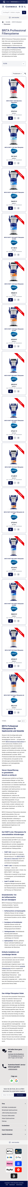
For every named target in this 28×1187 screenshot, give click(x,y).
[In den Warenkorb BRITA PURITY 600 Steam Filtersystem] (10, 666)
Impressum (12, 1184)
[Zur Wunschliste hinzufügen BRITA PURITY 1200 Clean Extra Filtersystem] (15, 118)
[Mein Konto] (19, 6)
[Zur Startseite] (11, 6)
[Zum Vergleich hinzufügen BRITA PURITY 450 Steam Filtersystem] (18, 482)
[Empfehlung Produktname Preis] (17, 73)
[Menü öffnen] (3, 6)
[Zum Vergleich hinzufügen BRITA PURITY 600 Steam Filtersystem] (18, 666)
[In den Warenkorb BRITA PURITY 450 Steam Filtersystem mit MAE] (10, 529)
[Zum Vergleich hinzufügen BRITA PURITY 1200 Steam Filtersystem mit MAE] (18, 346)
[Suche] (24, 12)
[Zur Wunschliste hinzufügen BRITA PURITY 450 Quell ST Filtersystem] (15, 391)
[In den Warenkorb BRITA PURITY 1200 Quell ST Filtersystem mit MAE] (10, 254)
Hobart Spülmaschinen (8, 1118)
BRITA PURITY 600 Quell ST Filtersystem (14, 558)
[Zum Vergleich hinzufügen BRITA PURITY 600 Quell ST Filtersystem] (18, 574)
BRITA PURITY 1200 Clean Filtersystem (14, 147)
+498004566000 (12, 1069)
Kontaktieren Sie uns (16, 1056)
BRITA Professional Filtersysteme (15, 741)
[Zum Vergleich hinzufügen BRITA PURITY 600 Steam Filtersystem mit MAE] (18, 712)
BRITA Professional (16, 22)
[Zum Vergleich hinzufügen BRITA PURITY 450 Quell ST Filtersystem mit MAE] (18, 437)
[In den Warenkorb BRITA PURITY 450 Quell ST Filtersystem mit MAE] (10, 438)
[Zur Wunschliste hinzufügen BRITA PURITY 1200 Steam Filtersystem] (15, 299)
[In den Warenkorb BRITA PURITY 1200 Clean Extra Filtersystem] (10, 118)
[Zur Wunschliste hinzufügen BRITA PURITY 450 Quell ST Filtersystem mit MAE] (15, 437)
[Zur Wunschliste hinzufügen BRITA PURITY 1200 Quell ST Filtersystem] (15, 208)
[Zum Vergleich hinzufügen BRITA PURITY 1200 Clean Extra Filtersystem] (18, 118)
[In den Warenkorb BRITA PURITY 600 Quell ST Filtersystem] (10, 574)
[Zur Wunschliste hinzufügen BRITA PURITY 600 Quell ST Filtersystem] (15, 574)
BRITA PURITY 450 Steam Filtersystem (14, 467)
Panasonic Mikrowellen (8, 1115)
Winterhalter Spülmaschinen (9, 1110)
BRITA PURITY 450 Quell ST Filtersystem (14, 375)
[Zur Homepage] (3, 22)
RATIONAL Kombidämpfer (9, 1107)
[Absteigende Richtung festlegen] (25, 74)
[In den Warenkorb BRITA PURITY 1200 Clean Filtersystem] (10, 163)
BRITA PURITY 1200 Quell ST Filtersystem (14, 192)
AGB (7, 1184)
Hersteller (8, 22)
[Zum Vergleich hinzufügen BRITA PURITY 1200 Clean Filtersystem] (18, 163)
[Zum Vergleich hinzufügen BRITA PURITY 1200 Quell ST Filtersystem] (18, 208)
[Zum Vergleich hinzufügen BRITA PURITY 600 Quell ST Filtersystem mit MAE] (18, 621)
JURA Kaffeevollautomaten (9, 1113)
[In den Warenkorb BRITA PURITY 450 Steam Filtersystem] (10, 483)
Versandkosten (19, 114)
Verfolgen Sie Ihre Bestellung (16, 1054)
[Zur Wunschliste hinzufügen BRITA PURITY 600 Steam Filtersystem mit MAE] (15, 712)
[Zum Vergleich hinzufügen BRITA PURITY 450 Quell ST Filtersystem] (18, 391)
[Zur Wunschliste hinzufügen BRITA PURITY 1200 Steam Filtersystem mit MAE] (15, 346)
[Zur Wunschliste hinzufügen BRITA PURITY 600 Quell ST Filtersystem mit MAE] (15, 621)
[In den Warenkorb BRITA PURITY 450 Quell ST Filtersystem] (10, 391)
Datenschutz (19, 1184)
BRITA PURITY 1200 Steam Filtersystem (14, 284)
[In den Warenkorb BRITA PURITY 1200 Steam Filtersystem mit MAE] (10, 346)
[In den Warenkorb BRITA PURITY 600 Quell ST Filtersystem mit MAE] (10, 621)
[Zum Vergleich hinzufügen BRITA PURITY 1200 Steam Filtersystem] (18, 299)
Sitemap (4, 1121)
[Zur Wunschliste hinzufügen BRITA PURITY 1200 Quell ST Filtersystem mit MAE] (15, 254)
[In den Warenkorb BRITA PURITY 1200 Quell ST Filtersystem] (10, 208)
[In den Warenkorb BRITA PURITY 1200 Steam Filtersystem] (10, 299)
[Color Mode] (25, 6)
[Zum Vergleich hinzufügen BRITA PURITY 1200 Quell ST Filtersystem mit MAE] (18, 254)
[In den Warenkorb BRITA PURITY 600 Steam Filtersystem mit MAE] (10, 712)
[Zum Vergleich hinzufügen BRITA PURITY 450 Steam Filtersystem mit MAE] (18, 529)
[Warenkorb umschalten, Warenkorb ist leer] (22, 6)
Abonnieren (20, 1095)
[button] (14, 63)
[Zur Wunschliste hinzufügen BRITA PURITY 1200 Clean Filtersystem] (15, 163)
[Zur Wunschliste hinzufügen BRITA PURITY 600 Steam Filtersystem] (15, 666)
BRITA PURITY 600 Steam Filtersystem (14, 650)
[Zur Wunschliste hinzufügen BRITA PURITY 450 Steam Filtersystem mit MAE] (15, 529)
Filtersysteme (7, 24)
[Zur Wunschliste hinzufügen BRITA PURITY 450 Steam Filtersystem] (15, 482)
